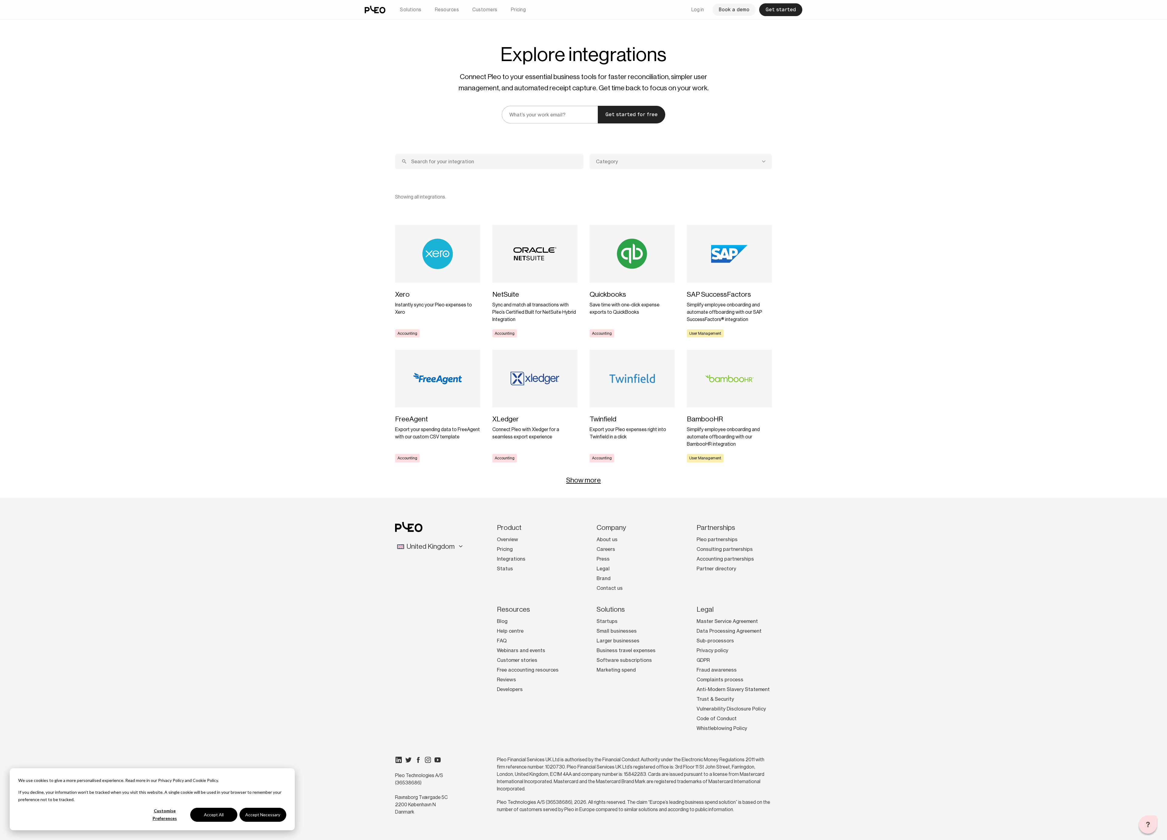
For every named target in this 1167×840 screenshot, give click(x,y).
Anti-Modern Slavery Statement (733, 689)
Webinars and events (521, 650)
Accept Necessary (262, 814)
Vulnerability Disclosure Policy (731, 709)
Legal (603, 568)
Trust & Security (715, 699)
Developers (510, 689)
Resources (447, 9)
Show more (583, 480)
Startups (607, 621)
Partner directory (716, 568)
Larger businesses (618, 641)
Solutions (411, 9)
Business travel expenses (626, 650)
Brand (604, 578)
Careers (606, 549)
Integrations (511, 559)
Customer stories (517, 660)
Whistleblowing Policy (722, 728)
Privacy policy (712, 650)
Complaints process (720, 679)
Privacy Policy (171, 780)
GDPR (703, 660)
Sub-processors (715, 641)
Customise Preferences (165, 814)
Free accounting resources (528, 670)
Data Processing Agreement (729, 631)
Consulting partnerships (725, 549)
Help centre (510, 631)
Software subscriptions (624, 660)
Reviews (506, 679)
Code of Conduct (717, 718)
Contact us (610, 588)
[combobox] (681, 161)
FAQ (502, 641)
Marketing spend (616, 670)
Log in (697, 9)
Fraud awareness (717, 670)
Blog (502, 621)
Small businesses (617, 631)
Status (505, 568)
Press (603, 559)
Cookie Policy (205, 780)
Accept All (214, 814)
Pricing (518, 9)
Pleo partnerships (717, 539)
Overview (507, 539)
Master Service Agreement (727, 621)
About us (607, 539)
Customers (484, 9)
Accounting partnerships (725, 559)
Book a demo (733, 9)
